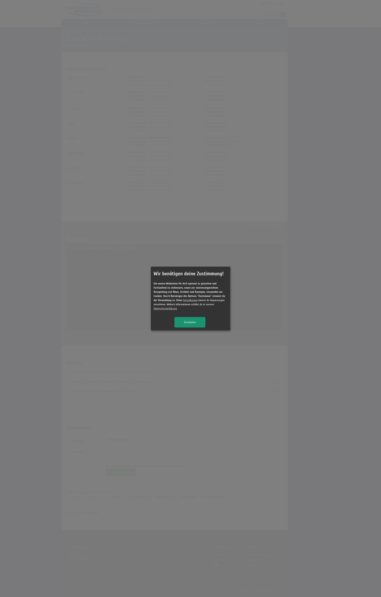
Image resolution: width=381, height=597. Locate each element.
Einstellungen (190, 300)
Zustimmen (190, 322)
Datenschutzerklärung (165, 308)
